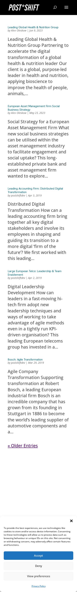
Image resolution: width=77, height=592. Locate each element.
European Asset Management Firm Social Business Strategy (34, 108)
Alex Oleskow (18, 30)
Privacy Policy (39, 586)
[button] (71, 521)
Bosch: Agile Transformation (25, 359)
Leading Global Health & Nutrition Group (33, 27)
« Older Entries (23, 446)
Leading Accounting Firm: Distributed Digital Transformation (35, 190)
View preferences (38, 576)
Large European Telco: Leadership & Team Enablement (34, 273)
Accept (38, 555)
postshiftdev (18, 195)
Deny (38, 566)
